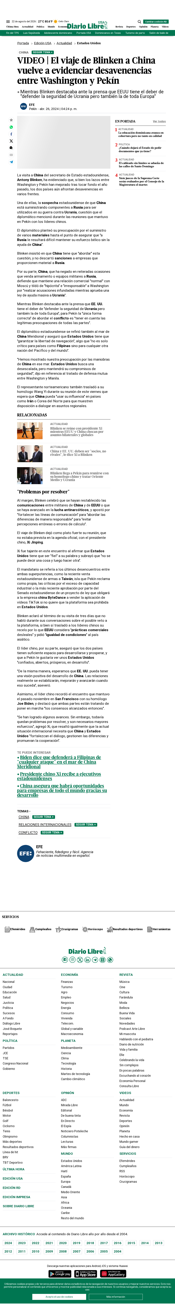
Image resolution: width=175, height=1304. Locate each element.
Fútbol (7, 1105)
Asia (64, 1197)
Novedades (127, 1023)
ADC (64, 1100)
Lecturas (67, 1141)
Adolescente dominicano (58, 33)
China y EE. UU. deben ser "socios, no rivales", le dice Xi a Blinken (78, 453)
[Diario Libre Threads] (102, 960)
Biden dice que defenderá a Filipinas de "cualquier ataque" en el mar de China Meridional (59, 762)
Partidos (8, 1048)
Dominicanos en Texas (108, 33)
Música (124, 982)
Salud (6, 997)
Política (40, 27)
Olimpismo (10, 1136)
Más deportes (12, 1141)
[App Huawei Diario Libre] (113, 1273)
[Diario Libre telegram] (95, 960)
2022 (35, 1243)
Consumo (67, 1013)
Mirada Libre (69, 1105)
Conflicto (28, 832)
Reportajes (10, 1034)
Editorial (66, 1110)
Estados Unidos (71, 1161)
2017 (104, 1243)
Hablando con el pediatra (136, 1039)
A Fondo (8, 1018)
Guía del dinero (129, 1147)
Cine (122, 987)
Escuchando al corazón (135, 1075)
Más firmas (69, 1147)
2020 (63, 1243)
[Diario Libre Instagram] (72, 960)
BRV (5, 1157)
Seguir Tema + (42, 52)
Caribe (65, 1213)
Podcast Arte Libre (132, 1029)
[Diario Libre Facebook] (65, 960)
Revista (119, 27)
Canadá (66, 1187)
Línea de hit (10, 1152)
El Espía (66, 1126)
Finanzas (67, 982)
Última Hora (12, 27)
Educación (10, 992)
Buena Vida (127, 1013)
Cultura (124, 992)
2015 (131, 1243)
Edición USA (42, 43)
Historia (66, 1069)
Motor (7, 1115)
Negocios (67, 1002)
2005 (104, 1251)
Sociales (125, 1018)
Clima (65, 1058)
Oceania (66, 1207)
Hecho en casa (129, 1136)
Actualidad (27, 27)
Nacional (9, 982)
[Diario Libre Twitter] (80, 960)
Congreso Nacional (15, 1063)
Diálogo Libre (11, 1023)
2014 (145, 1243)
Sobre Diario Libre (18, 1206)
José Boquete (12, 1029)
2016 (117, 1243)
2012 (8, 1251)
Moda (123, 1002)
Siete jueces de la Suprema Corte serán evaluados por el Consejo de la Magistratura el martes (141, 181)
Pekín (33, 109)
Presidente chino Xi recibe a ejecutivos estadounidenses (59, 776)
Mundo (51, 27)
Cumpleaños (128, 1166)
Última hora (13, 1169)
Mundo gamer (128, 1141)
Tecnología (68, 1063)
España (66, 1176)
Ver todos (159, 121)
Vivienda (66, 1018)
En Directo (68, 1121)
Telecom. (67, 1023)
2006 (90, 1251)
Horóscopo (126, 1176)
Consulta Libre (129, 1086)
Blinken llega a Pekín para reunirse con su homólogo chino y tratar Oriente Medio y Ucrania (79, 477)
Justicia (8, 1002)
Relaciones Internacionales (45, 825)
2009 (49, 1251)
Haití (64, 1171)
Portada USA (84, 33)
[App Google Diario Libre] (60, 1273)
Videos (165, 27)
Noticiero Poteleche (74, 1131)
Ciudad (7, 987)
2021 (49, 1243)
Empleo (66, 997)
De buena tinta (71, 1115)
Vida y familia (128, 1049)
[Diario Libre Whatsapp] (110, 960)
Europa (65, 1181)
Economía (63, 27)
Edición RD (12, 1188)
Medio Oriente (70, 1192)
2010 (35, 1251)
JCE (5, 1053)
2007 (76, 1251)
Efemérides (127, 1161)
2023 (22, 1243)
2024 (8, 1243)
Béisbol (8, 1110)
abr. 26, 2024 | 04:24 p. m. (58, 109)
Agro (64, 992)
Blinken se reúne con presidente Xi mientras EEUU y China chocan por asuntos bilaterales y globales (77, 432)
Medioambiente (71, 1048)
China (24, 817)
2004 (117, 1251)
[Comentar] (11, 148)
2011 (22, 1251)
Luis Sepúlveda (31, 33)
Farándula (126, 997)
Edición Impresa (16, 1197)
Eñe (121, 1055)
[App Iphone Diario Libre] (85, 1273)
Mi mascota (127, 1034)
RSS (122, 1171)
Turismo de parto (135, 33)
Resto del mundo (72, 1218)
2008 (63, 1251)
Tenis (6, 1131)
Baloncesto (10, 1100)
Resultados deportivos (18, 1147)
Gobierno (9, 1069)
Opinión (143, 27)
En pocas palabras (131, 1070)
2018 (90, 1243)
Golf (5, 1121)
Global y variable (72, 1029)
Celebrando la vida (131, 1060)
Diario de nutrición (131, 1044)
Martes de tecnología (75, 1074)
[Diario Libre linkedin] (87, 960)
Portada (23, 43)
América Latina (71, 1166)
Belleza (124, 1008)
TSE (5, 1058)
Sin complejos (129, 1065)
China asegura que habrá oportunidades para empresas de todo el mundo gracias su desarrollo (62, 791)
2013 (158, 1243)
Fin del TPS (12, 33)
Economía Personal (132, 1081)
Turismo (66, 987)
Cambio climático (73, 1079)
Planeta (155, 27)
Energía (66, 1008)
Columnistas (69, 1136)
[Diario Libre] (87, 25)
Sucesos (9, 1013)
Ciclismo (9, 1126)
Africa (65, 1202)
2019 (76, 1243)
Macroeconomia (72, 1034)
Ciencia (66, 1053)
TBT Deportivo (13, 1162)
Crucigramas (128, 1181)
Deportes (131, 27)
